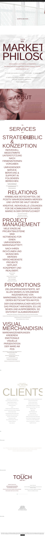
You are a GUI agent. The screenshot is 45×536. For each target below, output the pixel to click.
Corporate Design (24, 448)
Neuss (17, 400)
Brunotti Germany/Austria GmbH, (11, 400)
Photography (23, 449)
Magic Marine (33, 410)
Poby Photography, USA (33, 411)
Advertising (28, 451)
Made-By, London (33, 408)
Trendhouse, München (12, 421)
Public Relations (32, 449)
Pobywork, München (33, 413)
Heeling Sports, (11, 418)
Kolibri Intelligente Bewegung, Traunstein (33, 405)
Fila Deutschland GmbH (12, 411)
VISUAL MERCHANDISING (19, 451)
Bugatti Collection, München (12, 402)
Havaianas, (9, 416)
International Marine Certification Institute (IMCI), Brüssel (33, 399)
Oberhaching (37, 416)
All (4, 448)
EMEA (15, 418)
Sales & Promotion (13, 449)
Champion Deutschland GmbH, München (12, 408)
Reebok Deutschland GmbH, (30, 416)
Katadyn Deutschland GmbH (33, 400)
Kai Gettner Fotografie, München (33, 402)
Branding (15, 448)
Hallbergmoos (37, 419)
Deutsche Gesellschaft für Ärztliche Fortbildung (12, 410)
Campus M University (12, 405)
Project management (35, 448)
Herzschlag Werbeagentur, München (12, 419)
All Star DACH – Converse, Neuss (12, 399)
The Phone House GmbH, (30, 419)
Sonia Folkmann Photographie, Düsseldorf (33, 418)
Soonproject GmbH (14, 416)
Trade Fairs (9, 448)
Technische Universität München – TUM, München (33, 421)
